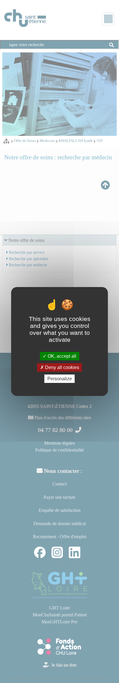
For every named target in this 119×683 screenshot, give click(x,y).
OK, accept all (61, 355)
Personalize (59, 378)
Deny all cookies (61, 367)
